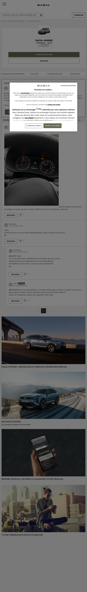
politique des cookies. (53, 105)
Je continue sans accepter (68, 85)
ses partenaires (25, 93)
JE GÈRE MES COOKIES (33, 125)
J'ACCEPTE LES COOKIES (52, 125)
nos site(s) (29, 118)
